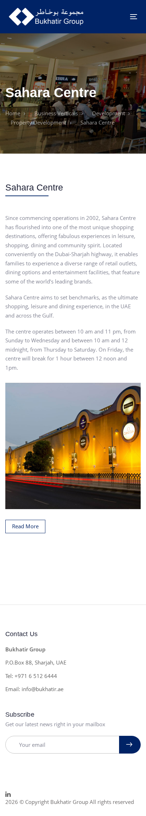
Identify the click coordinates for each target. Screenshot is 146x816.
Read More (25, 526)
